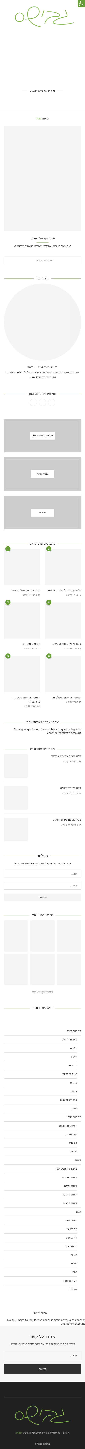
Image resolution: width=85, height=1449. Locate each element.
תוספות (73, 1065)
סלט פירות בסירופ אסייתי (66, 756)
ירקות (74, 1057)
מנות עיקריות (69, 1074)
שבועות (73, 1289)
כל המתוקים (74, 1117)
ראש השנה (71, 1220)
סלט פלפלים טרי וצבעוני (66, 644)
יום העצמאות (70, 1281)
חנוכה (74, 1255)
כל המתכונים (74, 1031)
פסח (75, 1272)
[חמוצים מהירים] (22, 620)
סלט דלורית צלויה (70, 788)
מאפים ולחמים (69, 1039)
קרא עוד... (35, 377)
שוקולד (73, 1151)
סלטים (73, 1048)
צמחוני (73, 1091)
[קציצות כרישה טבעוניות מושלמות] (22, 674)
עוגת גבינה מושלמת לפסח (25, 590)
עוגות (78, 1160)
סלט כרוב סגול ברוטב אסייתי (64, 590)
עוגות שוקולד (69, 1194)
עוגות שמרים (70, 1203)
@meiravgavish (42, 992)
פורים (74, 1263)
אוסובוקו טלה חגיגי (42, 238)
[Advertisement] (42, 58)
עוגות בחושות (69, 1177)
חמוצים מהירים (31, 644)
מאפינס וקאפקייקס (67, 1169)
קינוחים (73, 1143)
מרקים (73, 1082)
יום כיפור (72, 1229)
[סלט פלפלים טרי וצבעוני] (63, 620)
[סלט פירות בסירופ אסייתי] (16, 766)
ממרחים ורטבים (68, 1100)
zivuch (18, 1432)
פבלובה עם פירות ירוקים (67, 820)
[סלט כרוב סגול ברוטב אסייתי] (63, 567)
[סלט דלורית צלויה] (16, 798)
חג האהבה (71, 1246)
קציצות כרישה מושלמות (67, 697)
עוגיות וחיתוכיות (68, 1126)
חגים (78, 1212)
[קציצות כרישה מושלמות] (63, 674)
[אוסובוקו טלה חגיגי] (42, 178)
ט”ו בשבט (71, 1237)
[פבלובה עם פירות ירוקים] (16, 829)
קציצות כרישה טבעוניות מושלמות (26, 699)
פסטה (74, 1108)
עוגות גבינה (70, 1186)
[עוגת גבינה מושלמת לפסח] (22, 567)
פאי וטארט (71, 1134)
